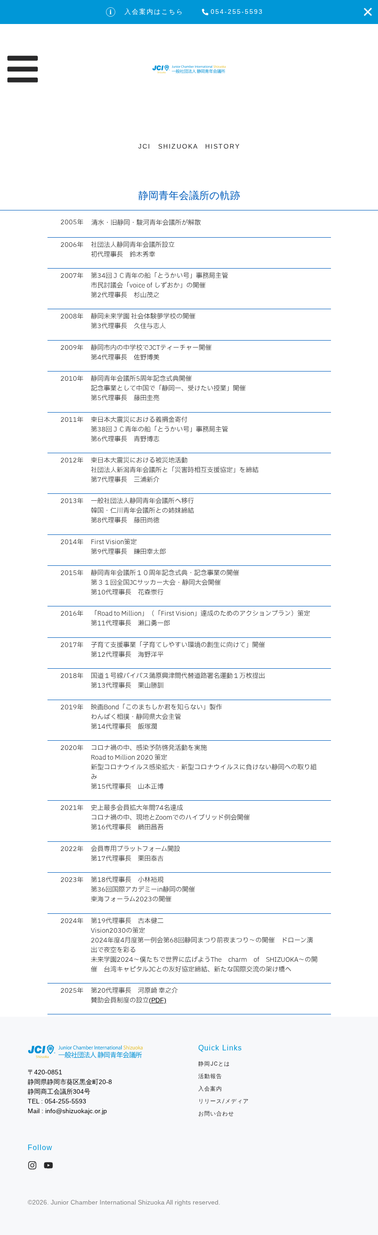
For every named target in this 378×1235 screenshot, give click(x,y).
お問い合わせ (219, 1113)
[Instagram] (32, 1165)
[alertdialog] (189, 12)
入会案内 (210, 1088)
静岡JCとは (214, 1064)
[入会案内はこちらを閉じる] (367, 12)
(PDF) (157, 1000)
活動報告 (210, 1076)
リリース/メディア (223, 1101)
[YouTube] (48, 1165)
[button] (76, 69)
